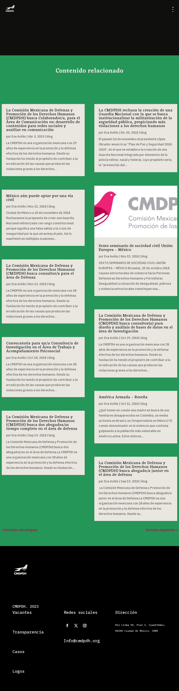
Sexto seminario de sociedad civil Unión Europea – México (136, 247)
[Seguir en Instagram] (84, 625)
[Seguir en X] (75, 625)
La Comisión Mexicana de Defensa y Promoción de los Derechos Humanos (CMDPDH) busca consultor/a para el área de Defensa (40, 271)
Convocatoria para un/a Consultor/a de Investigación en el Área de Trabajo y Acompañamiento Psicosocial (42, 347)
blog (49, 136)
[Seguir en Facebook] (67, 625)
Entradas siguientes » (161, 530)
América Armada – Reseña (123, 397)
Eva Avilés (19, 136)
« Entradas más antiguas (19, 530)
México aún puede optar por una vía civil (39, 197)
